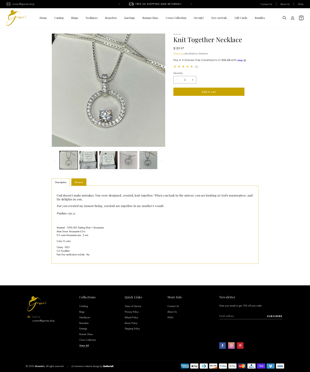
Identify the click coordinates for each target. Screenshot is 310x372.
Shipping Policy (132, 328)
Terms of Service (133, 306)
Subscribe (274, 316)
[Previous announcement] (119, 4)
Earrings (83, 328)
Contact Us (266, 4)
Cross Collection (87, 340)
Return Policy (131, 323)
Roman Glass (86, 334)
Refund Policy (131, 317)
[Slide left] (55, 160)
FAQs (301, 4)
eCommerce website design (85, 366)
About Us (285, 4)
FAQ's (170, 317)
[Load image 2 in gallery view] (88, 160)
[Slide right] (161, 160)
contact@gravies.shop (23, 4)
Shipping (178, 53)
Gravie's (40, 366)
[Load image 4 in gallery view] (128, 160)
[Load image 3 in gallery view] (108, 160)
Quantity (178, 73)
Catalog (83, 306)
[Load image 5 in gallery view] (148, 160)
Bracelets (84, 323)
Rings (81, 311)
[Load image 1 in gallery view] (69, 160)
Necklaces (84, 317)
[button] (284, 17)
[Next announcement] (191, 4)
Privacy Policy (132, 311)
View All (84, 345)
